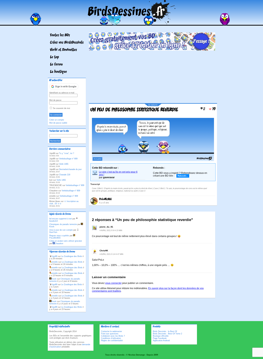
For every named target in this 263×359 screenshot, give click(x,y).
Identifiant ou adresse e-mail (61, 93)
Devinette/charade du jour (70, 169)
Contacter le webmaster (111, 331)
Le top (54, 57)
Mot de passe (55, 100)
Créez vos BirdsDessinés (67, 42)
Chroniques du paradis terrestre (63, 224)
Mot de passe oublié (58, 123)
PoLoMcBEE (105, 199)
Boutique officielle (160, 336)
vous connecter (113, 283)
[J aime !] (210, 109)
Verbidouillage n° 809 (68, 158)
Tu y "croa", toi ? (66, 153)
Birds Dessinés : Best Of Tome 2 (167, 333)
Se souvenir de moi (61, 108)
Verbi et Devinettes (63, 50)
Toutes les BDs (60, 35)
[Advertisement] (152, 75)
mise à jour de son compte (61, 230)
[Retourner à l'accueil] (131, 23)
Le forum (56, 64)
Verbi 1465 (63, 164)
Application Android (161, 340)
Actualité (97, 159)
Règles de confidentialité (112, 340)
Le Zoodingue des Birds (71, 256)
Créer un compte (56, 120)
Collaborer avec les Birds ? (113, 336)
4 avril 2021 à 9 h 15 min (111, 230)
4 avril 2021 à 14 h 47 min (111, 254)
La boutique (58, 72)
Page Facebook (160, 338)
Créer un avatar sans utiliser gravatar (65, 241)
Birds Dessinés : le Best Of (165, 331)
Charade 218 (64, 174)
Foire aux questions (109, 333)
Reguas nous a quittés (59, 235)
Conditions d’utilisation (111, 338)
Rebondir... (183, 176)
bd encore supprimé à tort (60, 219)
